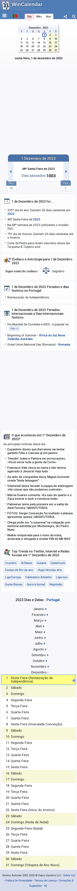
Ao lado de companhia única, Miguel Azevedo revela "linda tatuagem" (38, 478)
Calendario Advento (38, 577)
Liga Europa (13, 577)
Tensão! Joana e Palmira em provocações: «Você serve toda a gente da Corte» (36, 460)
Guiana (41, 563)
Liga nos (62, 577)
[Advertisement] (38, 109)
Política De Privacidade (19, 880)
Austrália (26, 339)
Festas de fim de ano (19, 570)
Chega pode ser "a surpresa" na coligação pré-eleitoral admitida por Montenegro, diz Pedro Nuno (39, 526)
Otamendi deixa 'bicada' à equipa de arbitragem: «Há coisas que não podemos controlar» (40, 487)
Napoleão (55, 584)
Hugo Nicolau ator (50, 570)
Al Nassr (26, 563)
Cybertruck (57, 563)
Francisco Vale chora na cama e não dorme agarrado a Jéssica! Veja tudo (36, 469)
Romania (64, 344)
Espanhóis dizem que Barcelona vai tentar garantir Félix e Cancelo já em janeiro (36, 451)
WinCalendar (27, 4)
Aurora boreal (36, 584)
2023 (11, 214)
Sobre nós (69, 875)
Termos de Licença (45, 880)
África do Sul (48, 335)
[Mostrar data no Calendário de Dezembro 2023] (38, 44)
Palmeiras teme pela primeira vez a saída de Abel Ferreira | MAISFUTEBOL (37, 506)
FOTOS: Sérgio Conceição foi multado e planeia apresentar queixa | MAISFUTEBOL (40, 515)
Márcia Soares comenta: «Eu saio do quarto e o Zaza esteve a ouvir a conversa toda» (39, 496)
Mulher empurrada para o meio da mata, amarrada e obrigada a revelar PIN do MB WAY (39, 537)
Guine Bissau (13, 584)
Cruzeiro (10, 563)
